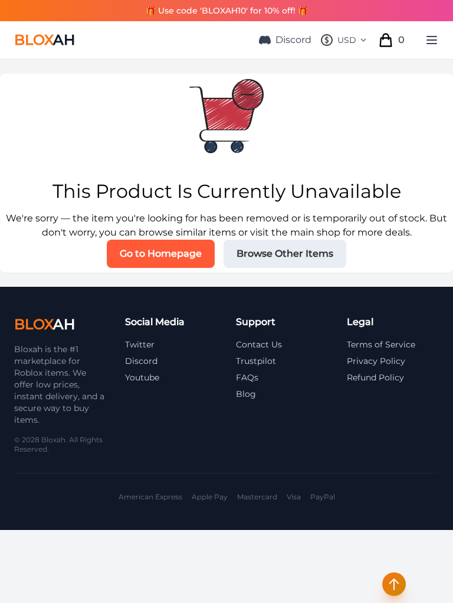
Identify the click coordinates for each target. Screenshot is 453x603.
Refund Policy (375, 377)
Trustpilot (256, 361)
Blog (246, 394)
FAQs (247, 377)
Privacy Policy (376, 361)
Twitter (140, 344)
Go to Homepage (161, 253)
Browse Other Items (285, 253)
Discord (293, 39)
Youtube (142, 377)
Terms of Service (381, 344)
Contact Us (259, 344)
